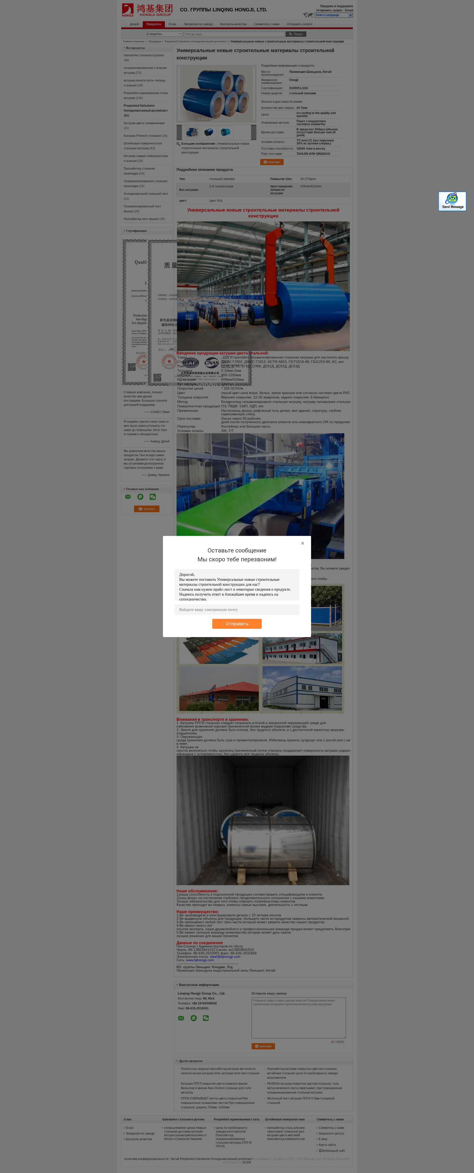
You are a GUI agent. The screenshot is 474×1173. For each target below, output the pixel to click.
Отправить (237, 623)
